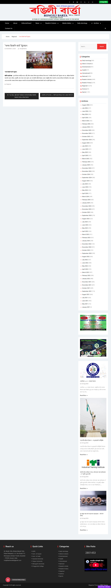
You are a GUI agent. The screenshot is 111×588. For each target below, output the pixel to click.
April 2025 (85, 155)
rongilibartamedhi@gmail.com (12, 560)
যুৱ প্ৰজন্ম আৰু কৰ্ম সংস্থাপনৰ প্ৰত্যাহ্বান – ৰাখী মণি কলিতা (91, 514)
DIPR (34, 551)
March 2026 (85, 121)
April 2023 (85, 231)
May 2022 (85, 266)
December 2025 (86, 130)
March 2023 (85, 234)
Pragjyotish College (38, 566)
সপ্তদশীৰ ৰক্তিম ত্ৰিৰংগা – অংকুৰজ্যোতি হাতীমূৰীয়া (91, 440)
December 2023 (86, 206)
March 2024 (85, 196)
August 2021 (85, 294)
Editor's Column (86, 63)
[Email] (92, 2)
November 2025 (86, 133)
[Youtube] (77, 2)
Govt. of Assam (37, 554)
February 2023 (86, 237)
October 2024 (86, 174)
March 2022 (85, 272)
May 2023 (85, 228)
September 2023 (87, 215)
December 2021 (86, 282)
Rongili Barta (23, 48)
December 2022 (86, 244)
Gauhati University (38, 559)
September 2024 (87, 177)
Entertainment (86, 67)
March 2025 (85, 158)
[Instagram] (81, 2)
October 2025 (86, 136)
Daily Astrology (82, 23)
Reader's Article (86, 79)
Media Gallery (66, 23)
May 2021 (85, 304)
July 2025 (85, 146)
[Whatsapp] (88, 2)
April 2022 (85, 269)
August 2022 (85, 256)
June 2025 (85, 149)
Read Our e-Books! (104, 586)
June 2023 (85, 225)
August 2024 (85, 181)
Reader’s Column (50, 23)
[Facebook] (69, 2)
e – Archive (95, 23)
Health (84, 70)
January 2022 (86, 278)
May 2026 (85, 114)
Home (7, 23)
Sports (84, 92)
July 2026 (85, 108)
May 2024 (85, 190)
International (85, 73)
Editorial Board (26, 23)
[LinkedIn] (85, 2)
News (37, 23)
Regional (8, 84)
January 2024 (86, 203)
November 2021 (86, 285)
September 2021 (87, 291)
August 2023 (85, 218)
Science (84, 89)
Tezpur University (37, 561)
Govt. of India (36, 556)
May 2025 (85, 152)
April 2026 (85, 117)
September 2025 (87, 139)
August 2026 (85, 105)
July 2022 (85, 260)
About (15, 23)
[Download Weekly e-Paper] (8, 579)
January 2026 (86, 127)
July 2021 (85, 297)
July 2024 (85, 184)
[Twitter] (73, 2)
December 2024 (86, 168)
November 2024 (86, 171)
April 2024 (85, 193)
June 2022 (85, 263)
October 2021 (86, 288)
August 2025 (85, 143)
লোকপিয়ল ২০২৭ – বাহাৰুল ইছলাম (88, 381)
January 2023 (86, 241)
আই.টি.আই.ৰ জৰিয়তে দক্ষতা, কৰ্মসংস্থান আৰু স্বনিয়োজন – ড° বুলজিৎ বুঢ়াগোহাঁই (93, 473)
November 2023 (86, 209)
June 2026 (85, 111)
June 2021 (85, 301)
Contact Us (8, 28)
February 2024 (86, 199)
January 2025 (86, 165)
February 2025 (86, 162)
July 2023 (85, 222)
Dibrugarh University (38, 563)
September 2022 (87, 253)
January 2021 (86, 307)
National (84, 76)
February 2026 (86, 124)
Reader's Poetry (86, 82)
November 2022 (86, 247)
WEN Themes (104, 585)
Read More (83, 395)
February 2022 (86, 275)
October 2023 (86, 212)
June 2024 (85, 187)
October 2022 (86, 250)
